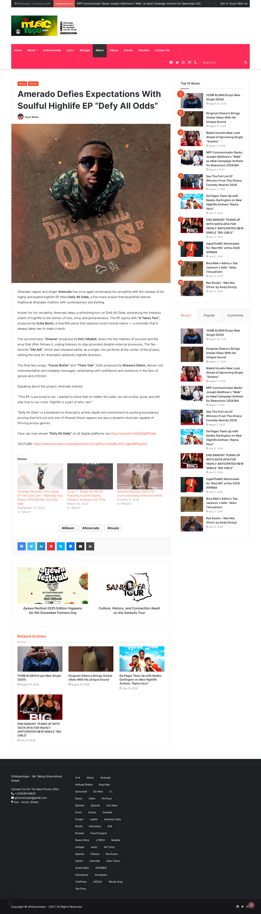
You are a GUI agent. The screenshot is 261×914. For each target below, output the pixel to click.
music (114, 528)
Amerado (91, 528)
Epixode (95, 805)
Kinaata (79, 833)
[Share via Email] (80, 546)
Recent (186, 315)
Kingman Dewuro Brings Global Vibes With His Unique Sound (223, 117)
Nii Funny (109, 847)
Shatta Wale (82, 867)
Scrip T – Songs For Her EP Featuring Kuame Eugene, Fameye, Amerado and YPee (86, 495)
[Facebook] (22, 546)
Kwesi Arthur (82, 840)
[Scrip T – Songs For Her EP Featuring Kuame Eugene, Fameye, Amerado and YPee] (90, 476)
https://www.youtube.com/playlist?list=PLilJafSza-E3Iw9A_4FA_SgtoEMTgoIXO (90, 444)
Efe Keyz (107, 798)
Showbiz (143, 50)
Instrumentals (52, 50)
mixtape (79, 847)
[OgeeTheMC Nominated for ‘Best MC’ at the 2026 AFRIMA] (192, 249)
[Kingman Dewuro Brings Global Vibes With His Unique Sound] (91, 659)
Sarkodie (95, 860)
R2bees (95, 853)
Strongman (101, 874)
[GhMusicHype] (45, 26)
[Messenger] (70, 546)
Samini (79, 860)
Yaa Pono (80, 888)
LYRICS (100, 840)
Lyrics (70, 50)
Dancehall (81, 791)
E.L (111, 791)
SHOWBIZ (101, 867)
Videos (113, 50)
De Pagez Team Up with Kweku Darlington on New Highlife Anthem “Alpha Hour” (140, 679)
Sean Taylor (113, 860)
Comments (235, 315)
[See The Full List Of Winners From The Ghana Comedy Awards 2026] (192, 182)
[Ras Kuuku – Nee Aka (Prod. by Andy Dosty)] (192, 288)
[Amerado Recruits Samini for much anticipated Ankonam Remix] (140, 476)
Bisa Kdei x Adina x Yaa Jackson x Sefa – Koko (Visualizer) (222, 267)
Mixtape (85, 50)
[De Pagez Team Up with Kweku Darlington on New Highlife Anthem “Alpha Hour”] (141, 659)
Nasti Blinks (32, 117)
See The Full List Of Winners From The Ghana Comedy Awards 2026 (224, 180)
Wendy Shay (116, 881)
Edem (92, 798)
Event (78, 812)
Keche (79, 826)
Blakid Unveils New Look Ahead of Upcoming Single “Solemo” (224, 137)
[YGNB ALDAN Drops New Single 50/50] (40, 659)
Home (18, 50)
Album (100, 50)
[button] (10, 903)
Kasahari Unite (112, 819)
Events (128, 50)
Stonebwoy (81, 874)
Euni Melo (112, 805)
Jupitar (94, 819)
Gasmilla (107, 812)
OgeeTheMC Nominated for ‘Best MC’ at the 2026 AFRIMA (223, 248)
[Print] (90, 546)
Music (31, 50)
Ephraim (79, 805)
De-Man (98, 791)
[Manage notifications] (251, 905)
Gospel (79, 819)
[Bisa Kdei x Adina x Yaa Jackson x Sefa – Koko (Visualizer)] (192, 268)
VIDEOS (97, 881)
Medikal (116, 840)
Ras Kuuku (112, 853)
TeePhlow (81, 881)
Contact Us (162, 50)
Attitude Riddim (84, 784)
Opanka (79, 853)
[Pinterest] (51, 546)
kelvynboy (95, 826)
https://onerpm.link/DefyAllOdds (133, 433)
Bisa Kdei (104, 784)
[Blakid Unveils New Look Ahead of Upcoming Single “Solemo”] (192, 138)
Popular (209, 315)
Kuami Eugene (99, 833)
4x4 (77, 777)
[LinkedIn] (41, 546)
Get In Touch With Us (234, 3)
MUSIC (33, 83)
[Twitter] (31, 546)
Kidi (110, 826)
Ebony (78, 798)
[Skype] (61, 546)
